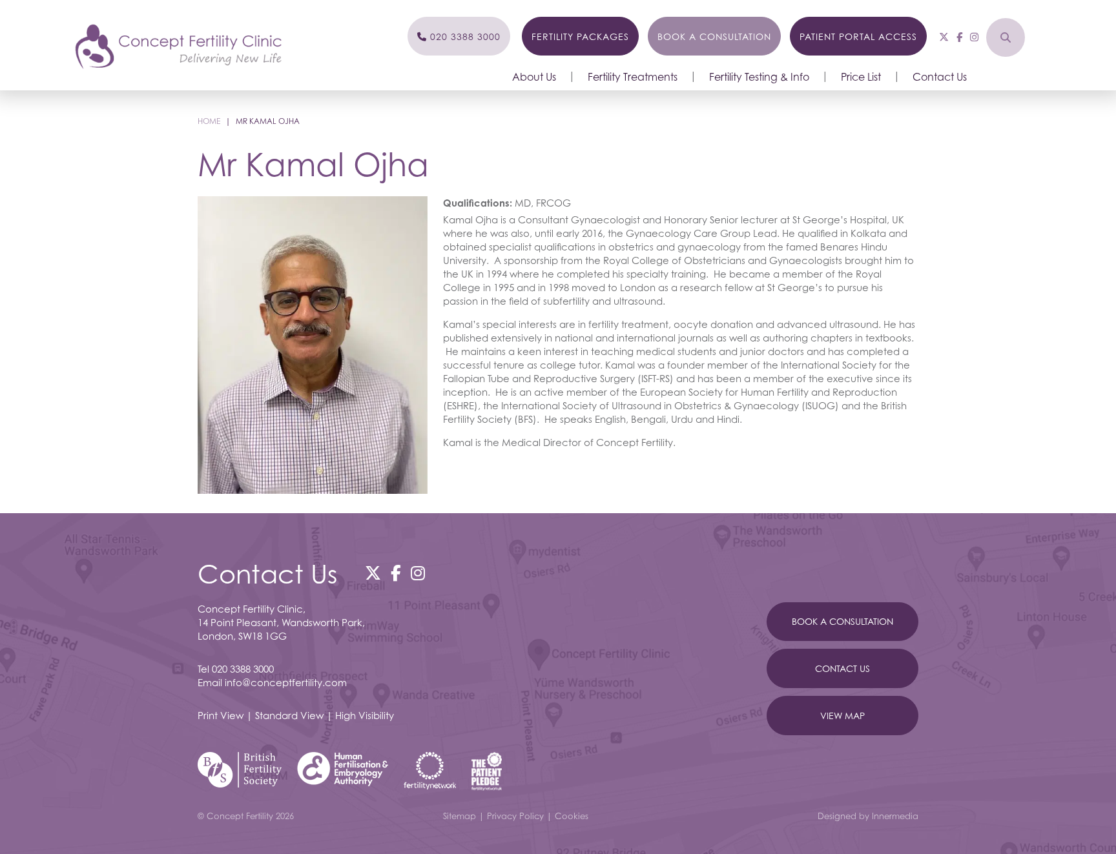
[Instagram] (974, 37)
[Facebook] (959, 37)
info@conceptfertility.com (286, 682)
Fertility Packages (580, 36)
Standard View (289, 715)
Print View (220, 715)
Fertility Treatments (632, 76)
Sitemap (459, 816)
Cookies (571, 816)
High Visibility (364, 715)
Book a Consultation (714, 36)
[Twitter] (944, 37)
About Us (534, 76)
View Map (842, 715)
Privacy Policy (515, 816)
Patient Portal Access (858, 36)
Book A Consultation (842, 621)
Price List (861, 76)
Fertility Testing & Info (759, 76)
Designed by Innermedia (868, 816)
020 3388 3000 (243, 669)
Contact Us (940, 76)
